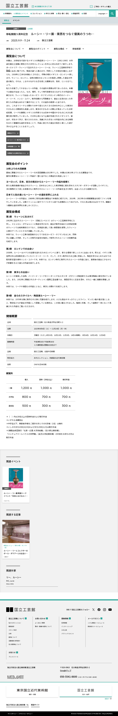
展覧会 (6, 20)
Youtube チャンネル (110, 609)
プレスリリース (13, 657)
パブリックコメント (67, 633)
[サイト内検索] (112, 13)
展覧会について (13, 48)
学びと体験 (50, 13)
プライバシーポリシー (26, 713)
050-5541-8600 (68, 676)
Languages (101, 13)
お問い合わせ (40, 618)
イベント (16, 20)
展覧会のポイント (37, 48)
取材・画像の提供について (43, 626)
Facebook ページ (99, 609)
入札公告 (64, 630)
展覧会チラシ (11, 133)
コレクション (37, 13)
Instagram (104, 609)
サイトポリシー (12, 713)
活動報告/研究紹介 (14, 641)
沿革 (10, 633)
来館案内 (8, 13)
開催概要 (76, 48)
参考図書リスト (12, 146)
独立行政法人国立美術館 (15, 705)
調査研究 (76, 13)
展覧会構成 (59, 48)
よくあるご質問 (40, 623)
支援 (85, 13)
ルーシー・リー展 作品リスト (16, 140)
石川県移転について (15, 644)
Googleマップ (65, 670)
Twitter (93, 609)
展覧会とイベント (21, 13)
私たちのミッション (15, 623)
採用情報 (64, 623)
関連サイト (35, 705)
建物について (13, 637)
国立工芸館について (16, 618)
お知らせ (12, 652)
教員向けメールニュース (95, 626)
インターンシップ (66, 626)
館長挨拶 (11, 626)
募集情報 (64, 618)
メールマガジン (94, 618)
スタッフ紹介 (13, 630)
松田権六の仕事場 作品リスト (16, 153)
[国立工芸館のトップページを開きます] (15, 677)
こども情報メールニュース (96, 623)
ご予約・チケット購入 (102, 6)
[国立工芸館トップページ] (17, 6)
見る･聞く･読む (63, 13)
